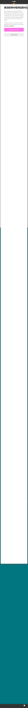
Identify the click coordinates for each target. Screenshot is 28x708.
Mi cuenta (4, 706)
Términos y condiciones (9, 25)
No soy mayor (14, 34)
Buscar (14, 706)
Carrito (22, 705)
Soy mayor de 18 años (14, 29)
